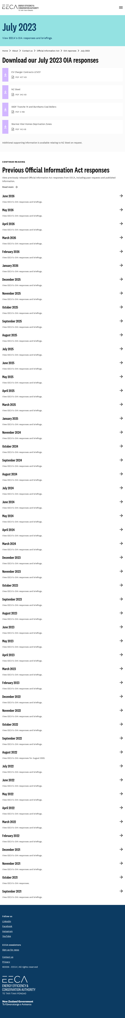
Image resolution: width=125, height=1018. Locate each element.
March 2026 (9, 238)
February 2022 (10, 836)
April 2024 (8, 530)
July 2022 (8, 766)
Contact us (7, 957)
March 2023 (9, 669)
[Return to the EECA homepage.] (20, 7)
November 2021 (11, 863)
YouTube (6, 936)
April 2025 (8, 391)
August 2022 (9, 752)
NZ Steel (18, 92)
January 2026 (10, 265)
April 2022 (8, 808)
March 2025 (9, 404)
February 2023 (10, 683)
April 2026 (8, 224)
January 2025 (10, 418)
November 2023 (11, 571)
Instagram (7, 931)
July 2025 (8, 349)
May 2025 (7, 377)
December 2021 (11, 849)
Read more (8, 187)
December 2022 (11, 696)
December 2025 (11, 279)
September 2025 (12, 321)
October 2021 (10, 877)
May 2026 (8, 210)
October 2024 (10, 446)
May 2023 (7, 641)
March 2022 (9, 822)
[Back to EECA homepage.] (62, 985)
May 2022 (7, 794)
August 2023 (9, 613)
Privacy (6, 961)
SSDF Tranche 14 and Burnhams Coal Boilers (33, 109)
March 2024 (9, 544)
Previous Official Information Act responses (55, 170)
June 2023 (8, 627)
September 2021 (11, 891)
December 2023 (11, 557)
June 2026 (8, 196)
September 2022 (12, 738)
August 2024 (9, 474)
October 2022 (10, 724)
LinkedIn (6, 921)
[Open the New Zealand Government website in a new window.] (62, 1003)
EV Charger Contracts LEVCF (26, 75)
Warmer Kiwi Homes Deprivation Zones (31, 127)
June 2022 (8, 780)
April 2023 (8, 655)
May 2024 (8, 516)
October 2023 (10, 585)
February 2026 (11, 252)
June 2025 (8, 363)
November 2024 (11, 432)
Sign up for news (10, 949)
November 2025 (11, 293)
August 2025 (9, 335)
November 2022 (11, 710)
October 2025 (10, 307)
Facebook (7, 926)
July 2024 (8, 488)
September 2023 (12, 599)
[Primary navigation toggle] (121, 7)
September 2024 (12, 460)
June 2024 (8, 502)
